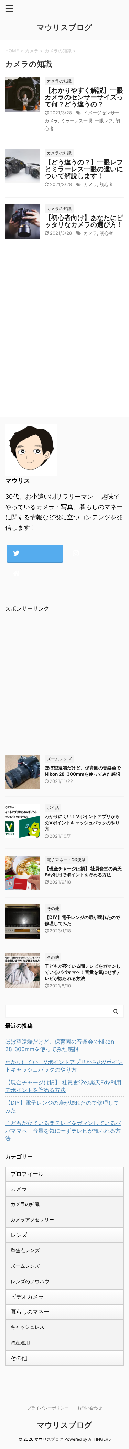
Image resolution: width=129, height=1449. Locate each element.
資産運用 (20, 1342)
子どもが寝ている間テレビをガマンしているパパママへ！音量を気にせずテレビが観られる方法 (83, 972)
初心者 (106, 184)
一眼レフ (104, 120)
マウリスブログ (64, 27)
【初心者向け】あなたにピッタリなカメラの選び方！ (84, 221)
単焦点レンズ (25, 1250)
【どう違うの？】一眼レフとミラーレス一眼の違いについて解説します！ (84, 169)
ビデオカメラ (27, 1296)
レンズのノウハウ (30, 1281)
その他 (19, 1357)
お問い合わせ (89, 1407)
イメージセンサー (101, 112)
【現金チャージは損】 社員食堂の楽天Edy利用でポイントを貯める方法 (63, 1086)
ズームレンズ (25, 1266)
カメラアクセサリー (32, 1219)
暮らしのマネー (30, 1311)
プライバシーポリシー (47, 1407)
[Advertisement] (64, 338)
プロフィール (27, 1173)
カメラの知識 (25, 1204)
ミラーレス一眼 (76, 120)
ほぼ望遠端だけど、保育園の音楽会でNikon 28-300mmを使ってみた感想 (59, 1045)
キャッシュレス (27, 1327)
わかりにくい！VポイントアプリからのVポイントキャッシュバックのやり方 (82, 823)
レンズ (19, 1234)
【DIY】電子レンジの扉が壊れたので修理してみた (62, 1106)
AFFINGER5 (99, 1439)
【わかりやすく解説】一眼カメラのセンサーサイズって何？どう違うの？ (84, 97)
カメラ (51, 120)
